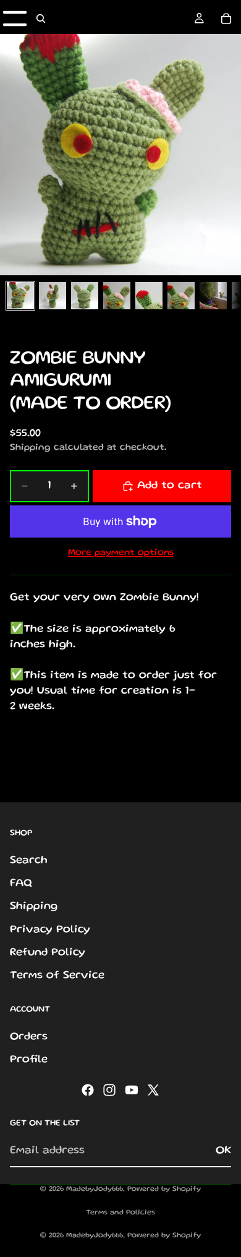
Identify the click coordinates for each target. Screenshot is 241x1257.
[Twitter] (153, 1090)
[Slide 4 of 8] (116, 295)
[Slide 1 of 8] (20, 295)
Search (29, 860)
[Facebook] (87, 1090)
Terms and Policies (120, 1212)
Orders (29, 1037)
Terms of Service (57, 975)
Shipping (33, 906)
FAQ (21, 883)
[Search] (40, 18)
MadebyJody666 (94, 1189)
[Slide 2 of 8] (52, 295)
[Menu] (15, 18)
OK (223, 1151)
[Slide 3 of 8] (84, 295)
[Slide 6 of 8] (181, 295)
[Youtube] (131, 1090)
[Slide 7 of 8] (213, 295)
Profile (29, 1060)
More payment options (121, 553)
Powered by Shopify (164, 1189)
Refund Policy (47, 953)
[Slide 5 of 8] (149, 295)
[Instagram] (109, 1090)
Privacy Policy (50, 929)
